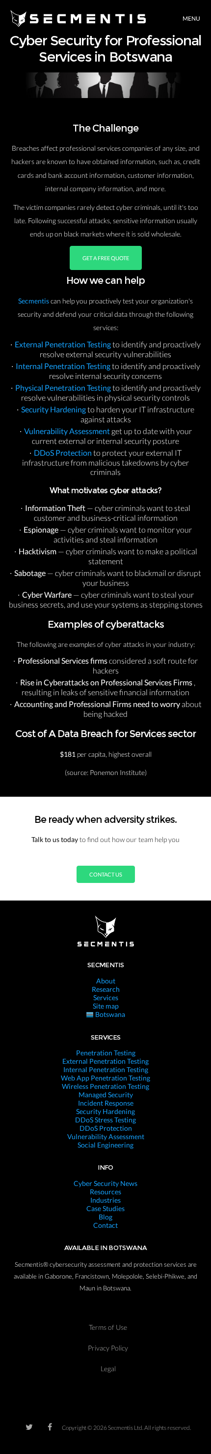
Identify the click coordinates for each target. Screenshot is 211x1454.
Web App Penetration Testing (105, 1078)
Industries (105, 1200)
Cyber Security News (105, 1183)
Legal (108, 1368)
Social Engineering (105, 1145)
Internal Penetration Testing (64, 366)
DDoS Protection (63, 452)
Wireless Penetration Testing (105, 1086)
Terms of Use (108, 1327)
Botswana (109, 1014)
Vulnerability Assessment (67, 431)
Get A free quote (105, 258)
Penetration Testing (105, 1052)
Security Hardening (54, 409)
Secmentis (34, 301)
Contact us (105, 874)
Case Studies (105, 1208)
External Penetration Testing (63, 344)
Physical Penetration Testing (63, 387)
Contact (105, 1225)
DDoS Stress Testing (105, 1120)
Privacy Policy (108, 1348)
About (105, 981)
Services (105, 997)
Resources (105, 1191)
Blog (105, 1217)
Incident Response (105, 1103)
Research (106, 989)
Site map (106, 1006)
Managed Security (106, 1094)
